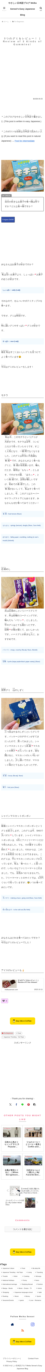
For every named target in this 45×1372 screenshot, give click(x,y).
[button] (34, 1104)
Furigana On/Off (8, 219)
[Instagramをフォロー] (32, 1324)
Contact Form (33, 1358)
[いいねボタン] (3, 1001)
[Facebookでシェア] (16, 1104)
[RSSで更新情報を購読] (22, 1330)
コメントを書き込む (22, 1229)
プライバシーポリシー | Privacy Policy (12, 1359)
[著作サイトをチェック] (12, 1324)
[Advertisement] (22, 70)
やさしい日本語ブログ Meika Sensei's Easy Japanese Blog (22, 9)
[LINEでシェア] (22, 1104)
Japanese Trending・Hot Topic (14, 1037)
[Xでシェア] (10, 1104)
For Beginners (8, 1033)
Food (19, 1033)
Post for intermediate (25, 141)
